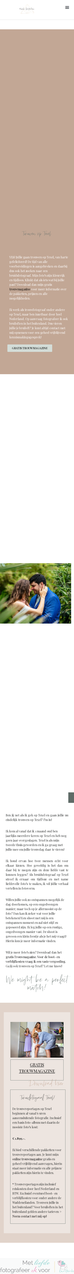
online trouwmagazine (27, 1159)
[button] (67, 7)
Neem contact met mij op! (29, 1216)
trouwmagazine (19, 289)
